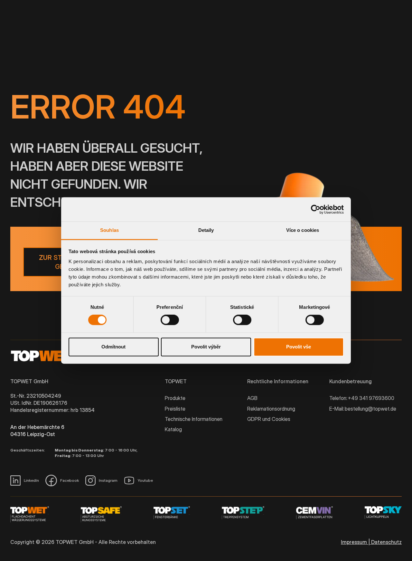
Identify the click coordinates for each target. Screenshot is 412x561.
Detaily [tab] (206, 230)
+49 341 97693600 (371, 398)
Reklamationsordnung (271, 408)
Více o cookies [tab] (302, 230)
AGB (252, 398)
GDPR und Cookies (268, 419)
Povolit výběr (206, 346)
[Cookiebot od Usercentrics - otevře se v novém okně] (315, 209)
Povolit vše (298, 346)
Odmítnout (113, 346)
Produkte (175, 398)
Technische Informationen (193, 419)
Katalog (173, 429)
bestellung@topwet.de (370, 408)
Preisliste (175, 408)
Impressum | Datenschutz (371, 542)
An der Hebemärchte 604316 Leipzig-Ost (37, 430)
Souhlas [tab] (109, 230)
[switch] (170, 320)
